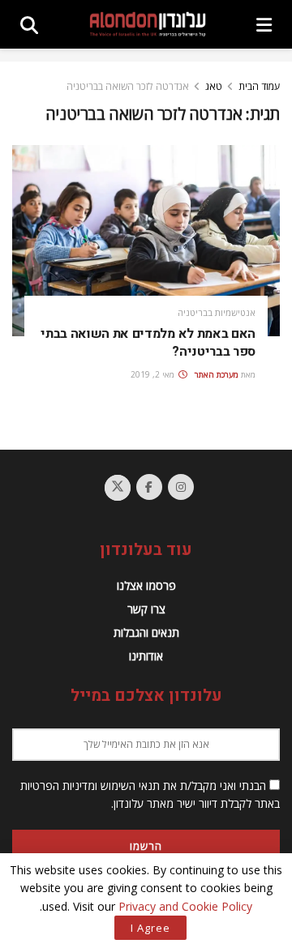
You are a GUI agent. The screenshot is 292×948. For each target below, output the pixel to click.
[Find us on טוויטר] (118, 488)
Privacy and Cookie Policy (185, 906)
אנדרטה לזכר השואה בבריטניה (128, 86)
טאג (213, 86)
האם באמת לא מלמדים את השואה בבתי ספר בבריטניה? (148, 342)
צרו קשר (146, 609)
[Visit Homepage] (147, 24)
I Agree (150, 927)
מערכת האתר (216, 374)
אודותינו (146, 656)
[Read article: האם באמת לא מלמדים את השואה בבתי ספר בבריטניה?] (146, 240)
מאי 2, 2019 (154, 374)
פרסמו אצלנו (146, 585)
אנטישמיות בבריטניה (217, 312)
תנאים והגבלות (146, 632)
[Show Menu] (264, 24)
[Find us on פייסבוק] (149, 487)
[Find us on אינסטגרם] (181, 487)
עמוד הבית (259, 86)
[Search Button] (29, 24)
